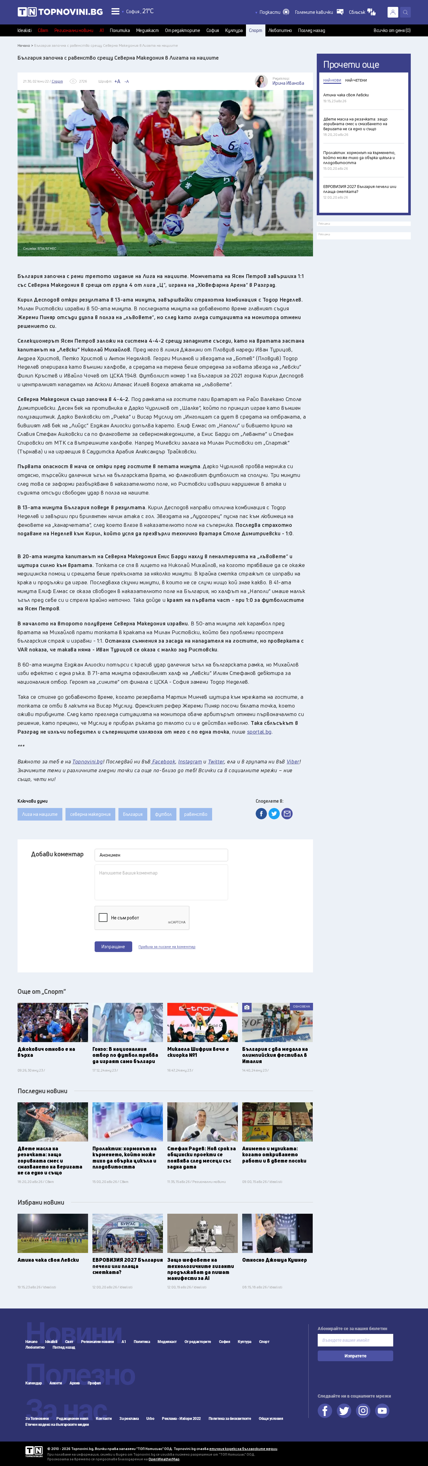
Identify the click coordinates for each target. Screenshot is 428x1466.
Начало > (25, 45)
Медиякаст (147, 30)
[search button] (405, 12)
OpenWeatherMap (164, 1459)
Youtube (382, 1411)
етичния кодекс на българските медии (243, 1448)
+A (117, 81)
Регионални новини (74, 30)
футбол (163, 814)
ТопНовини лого (60, 13)
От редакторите (182, 30)
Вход (393, 12)
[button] (274, 12)
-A (126, 81)
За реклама (128, 1418)
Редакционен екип (72, 1418)
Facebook (325, 1411)
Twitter (344, 1411)
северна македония (90, 814)
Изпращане (113, 947)
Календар (33, 1383)
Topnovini (34, 1451)
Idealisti (25, 30)
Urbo (150, 1418)
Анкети (56, 1383)
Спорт (255, 30)
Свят (43, 30)
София (212, 30)
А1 (102, 30)
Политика (120, 30)
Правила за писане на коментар (167, 946)
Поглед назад (311, 30)
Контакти (104, 1418)
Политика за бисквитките (230, 1418)
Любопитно (280, 30)
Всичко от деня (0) (392, 30)
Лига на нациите (40, 814)
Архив (75, 1383)
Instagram (363, 1411)
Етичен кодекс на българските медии (57, 1424)
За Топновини (37, 1418)
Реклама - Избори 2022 (181, 1418)
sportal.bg (259, 731)
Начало (31, 1342)
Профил (94, 1383)
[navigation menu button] (115, 11)
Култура (234, 30)
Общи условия (271, 1418)
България (133, 814)
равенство (195, 814)
